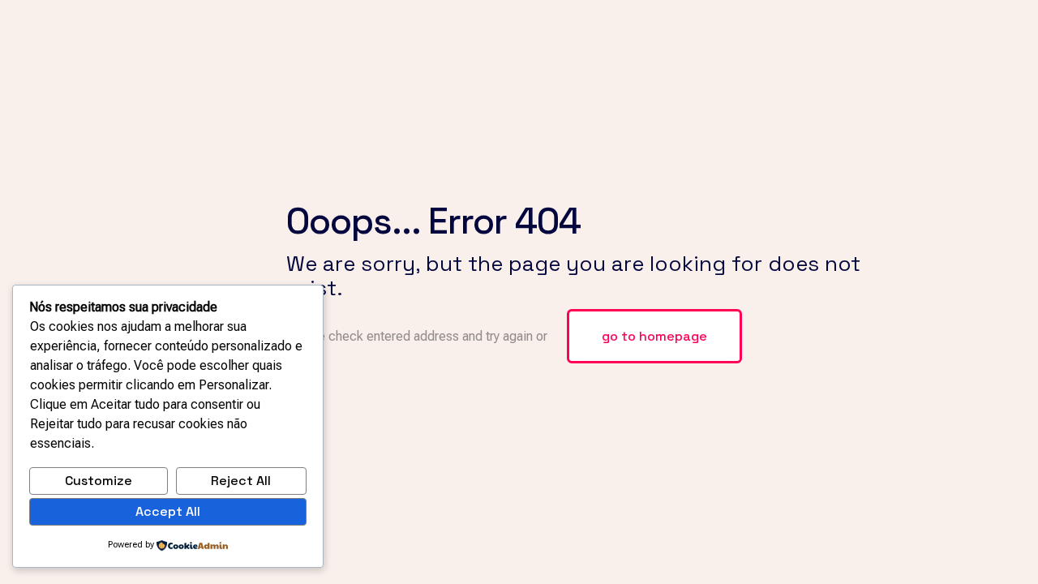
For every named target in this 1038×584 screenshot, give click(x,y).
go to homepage (654, 336)
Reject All (241, 480)
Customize (98, 480)
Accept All (167, 511)
